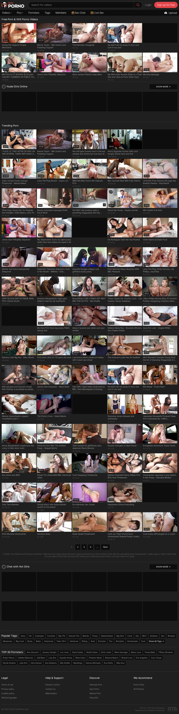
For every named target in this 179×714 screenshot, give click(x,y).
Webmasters (51, 693)
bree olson (80, 658)
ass (137, 636)
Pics (19, 12)
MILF (144, 636)
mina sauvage (121, 652)
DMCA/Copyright (9, 697)
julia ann (23, 663)
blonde (86, 636)
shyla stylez (77, 652)
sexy (23, 636)
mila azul (120, 663)
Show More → (163, 86)
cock (129, 636)
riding (84, 641)
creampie (39, 636)
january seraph (49, 652)
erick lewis (106, 652)
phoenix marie (95, 658)
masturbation (107, 636)
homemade (132, 641)
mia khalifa (65, 663)
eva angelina (142, 658)
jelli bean (40, 658)
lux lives (64, 652)
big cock (20, 641)
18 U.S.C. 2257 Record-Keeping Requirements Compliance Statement (149, 709)
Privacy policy (7, 689)
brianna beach (111, 658)
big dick (120, 636)
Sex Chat (80, 12)
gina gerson (36, 663)
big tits (61, 636)
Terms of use (7, 684)
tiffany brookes (165, 652)
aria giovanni (33, 652)
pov (111, 641)
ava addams (51, 663)
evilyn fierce (8, 658)
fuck (143, 641)
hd (30, 636)
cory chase (156, 658)
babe (38, 641)
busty (30, 641)
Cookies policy (7, 693)
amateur (154, 636)
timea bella (149, 652)
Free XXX (94, 697)
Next (105, 547)
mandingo (77, 663)
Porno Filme (139, 684)
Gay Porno (94, 689)
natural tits (74, 636)
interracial (48, 641)
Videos (6, 12)
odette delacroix (25, 658)
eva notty (108, 663)
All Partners (139, 689)
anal (93, 641)
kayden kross (66, 658)
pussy (95, 636)
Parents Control (52, 684)
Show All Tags (155, 641)
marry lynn (136, 652)
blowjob (171, 636)
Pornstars (33, 12)
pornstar (102, 641)
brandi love (127, 658)
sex (162, 636)
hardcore (74, 641)
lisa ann (52, 658)
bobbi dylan (92, 652)
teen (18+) (61, 641)
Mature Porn (95, 693)
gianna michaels (93, 663)
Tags (47, 12)
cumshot (51, 636)
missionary (7, 641)
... (97, 547)
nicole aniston (9, 663)
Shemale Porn (96, 684)
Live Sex (99, 12)
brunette (120, 641)
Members (61, 12)
